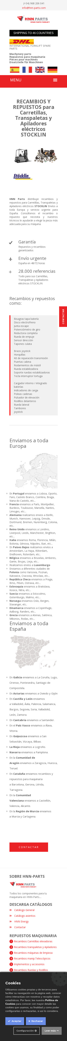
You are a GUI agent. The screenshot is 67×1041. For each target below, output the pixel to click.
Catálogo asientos (24, 915)
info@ (34, 7)
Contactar (29, 847)
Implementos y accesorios (29, 964)
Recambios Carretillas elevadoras (33, 941)
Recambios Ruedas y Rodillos (31, 970)
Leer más (50, 1030)
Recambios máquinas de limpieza (33, 952)
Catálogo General (24, 910)
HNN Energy (21, 921)
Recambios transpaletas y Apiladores (35, 947)
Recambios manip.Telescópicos (32, 958)
